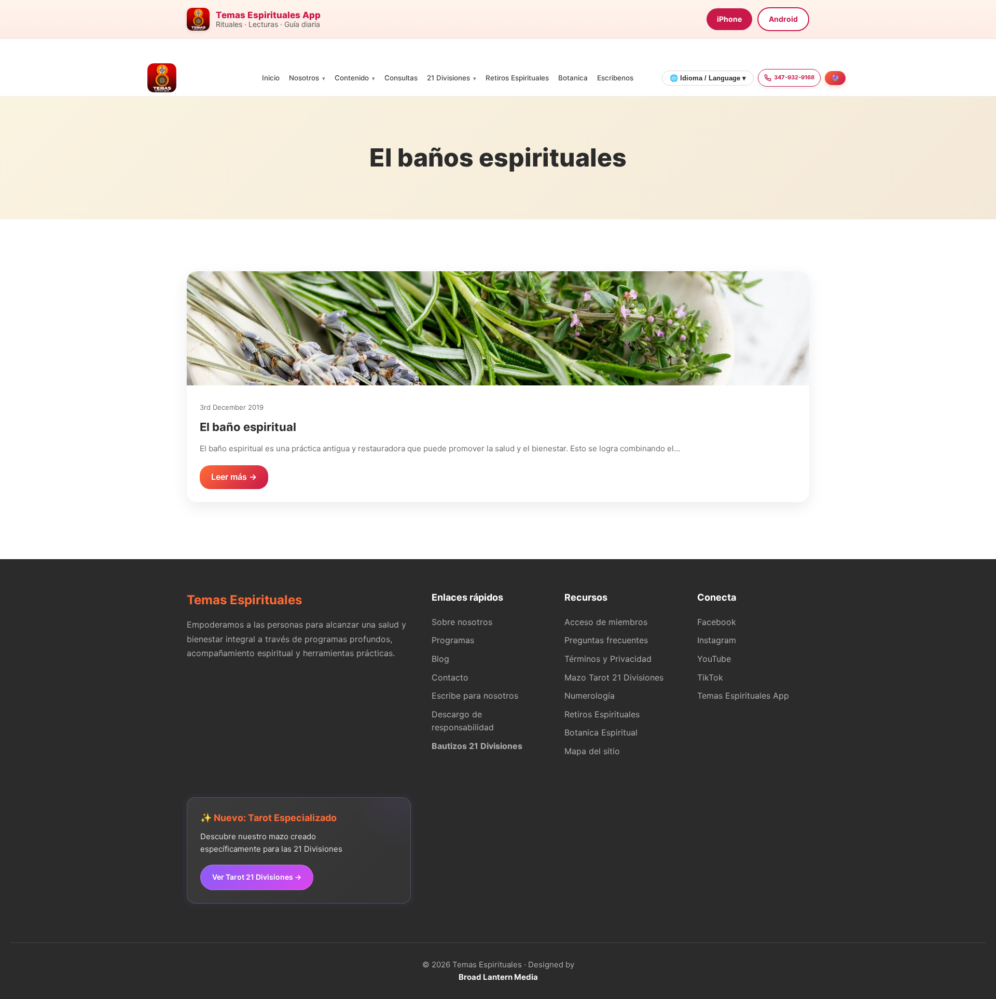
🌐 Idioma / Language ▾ (708, 78)
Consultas (401, 78)
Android (783, 19)
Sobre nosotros (462, 622)
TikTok (710, 677)
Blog (440, 659)
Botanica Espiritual (601, 732)
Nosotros (304, 78)
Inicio (271, 78)
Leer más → (234, 476)
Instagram (716, 640)
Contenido (352, 78)
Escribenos (615, 78)
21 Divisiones (448, 78)
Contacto (450, 677)
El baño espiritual (248, 427)
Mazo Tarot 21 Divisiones (613, 677)
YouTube (714, 659)
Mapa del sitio (592, 751)
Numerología (589, 695)
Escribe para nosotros (475, 695)
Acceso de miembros (605, 622)
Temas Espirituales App (743, 695)
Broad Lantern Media (498, 977)
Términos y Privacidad (608, 659)
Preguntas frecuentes (606, 640)
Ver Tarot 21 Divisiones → (256, 876)
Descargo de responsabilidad (463, 721)
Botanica (573, 78)
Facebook (716, 622)
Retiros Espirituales (517, 78)
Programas (453, 640)
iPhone (729, 19)
